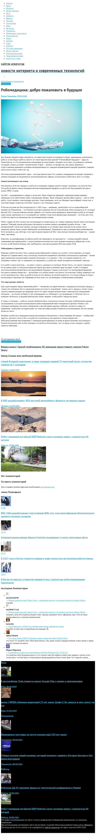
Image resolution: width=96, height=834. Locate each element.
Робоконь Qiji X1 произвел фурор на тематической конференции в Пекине (41, 787)
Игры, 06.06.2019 (8, 686)
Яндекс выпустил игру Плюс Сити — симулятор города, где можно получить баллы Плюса (46, 600)
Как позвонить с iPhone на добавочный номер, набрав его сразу (36, 626)
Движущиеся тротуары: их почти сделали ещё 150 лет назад (34, 734)
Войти (3, 81)
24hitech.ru (88, 825)
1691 (3, 574)
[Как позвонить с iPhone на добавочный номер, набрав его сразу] (8, 621)
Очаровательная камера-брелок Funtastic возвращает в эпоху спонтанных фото (44, 537)
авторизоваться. (47, 487)
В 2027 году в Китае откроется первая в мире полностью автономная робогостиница (47, 558)
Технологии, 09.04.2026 (11, 740)
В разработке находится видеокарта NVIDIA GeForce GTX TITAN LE (38, 652)
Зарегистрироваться (15, 81)
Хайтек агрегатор (52, 827)
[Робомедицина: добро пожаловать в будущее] (41, 152)
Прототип (10, 341)
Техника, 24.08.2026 (10, 370)
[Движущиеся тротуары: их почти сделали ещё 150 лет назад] (6, 729)
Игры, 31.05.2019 (8, 710)
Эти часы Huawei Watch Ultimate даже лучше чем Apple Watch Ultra (37, 638)
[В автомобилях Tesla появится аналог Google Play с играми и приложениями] (6, 676)
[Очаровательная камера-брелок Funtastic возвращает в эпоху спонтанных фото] (6, 529)
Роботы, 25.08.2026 (10, 793)
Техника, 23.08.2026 (10, 406)
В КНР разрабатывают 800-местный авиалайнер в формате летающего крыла (43, 400)
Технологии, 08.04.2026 (11, 764)
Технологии (6, 84)
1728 (3, 508)
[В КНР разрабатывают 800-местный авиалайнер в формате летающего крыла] (23, 431)
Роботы (17, 341)
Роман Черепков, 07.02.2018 (14, 96)
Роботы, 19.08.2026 (10, 445)
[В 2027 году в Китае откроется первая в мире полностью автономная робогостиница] (6, 550)
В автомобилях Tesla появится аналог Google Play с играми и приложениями (41, 681)
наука (3, 341)
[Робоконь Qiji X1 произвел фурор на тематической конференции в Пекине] (6, 782)
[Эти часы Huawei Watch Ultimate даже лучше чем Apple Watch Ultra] (8, 633)
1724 (3, 532)
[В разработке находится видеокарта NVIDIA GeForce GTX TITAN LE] (8, 647)
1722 (3, 553)
